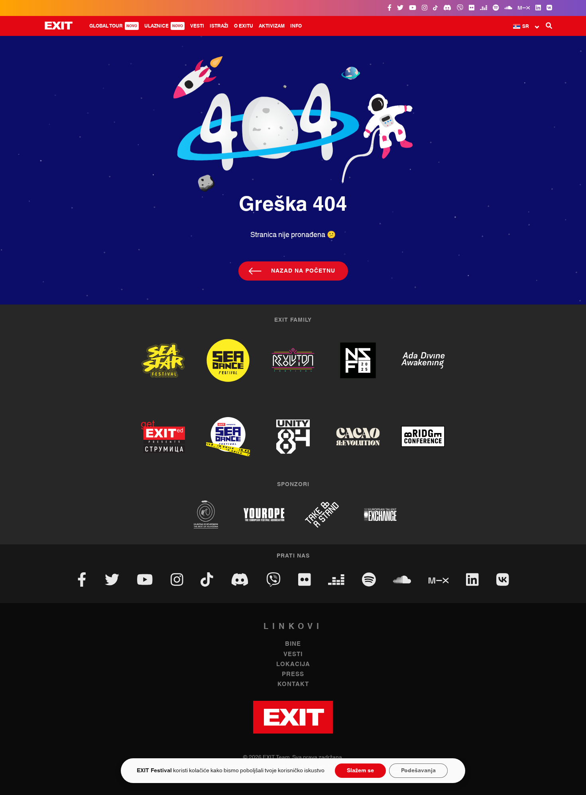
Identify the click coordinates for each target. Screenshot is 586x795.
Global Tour (113, 26)
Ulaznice (163, 26)
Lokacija (293, 664)
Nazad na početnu (303, 271)
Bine (293, 644)
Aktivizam (272, 26)
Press (293, 674)
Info (296, 26)
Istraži (219, 26)
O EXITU (243, 26)
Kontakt (293, 684)
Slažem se (360, 770)
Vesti (197, 26)
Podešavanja (418, 770)
